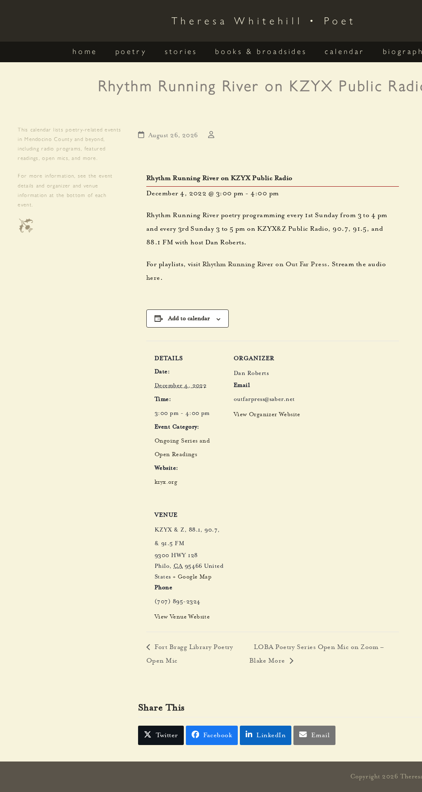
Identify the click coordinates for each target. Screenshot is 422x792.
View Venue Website (182, 617)
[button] (161, 735)
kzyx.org (166, 482)
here (153, 278)
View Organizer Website (267, 415)
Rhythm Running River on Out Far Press (264, 265)
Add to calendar (189, 318)
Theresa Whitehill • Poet (263, 20)
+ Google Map (192, 577)
